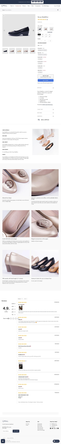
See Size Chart (50, 32)
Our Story (27, 423)
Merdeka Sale (18, 6)
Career (27, 425)
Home (3, 10)
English (4, 438)
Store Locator (40, 426)
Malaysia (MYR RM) (10, 438)
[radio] (40, 29)
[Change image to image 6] (26, 51)
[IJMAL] (4, 6)
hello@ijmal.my (54, 423)
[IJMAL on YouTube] (58, 428)
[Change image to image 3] (5, 51)
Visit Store (44, 50)
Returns (39, 112)
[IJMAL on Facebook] (50, 428)
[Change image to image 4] (12, 51)
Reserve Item (40, 50)
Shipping (39, 116)
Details (39, 87)
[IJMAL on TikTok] (56, 428)
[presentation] (52, 29)
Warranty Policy (40, 428)
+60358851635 (54, 425)
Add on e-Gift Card (45, 119)
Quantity (39, 38)
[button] (13, 304)
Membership (40, 423)
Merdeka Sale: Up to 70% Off (24, 2)
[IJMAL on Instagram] (54, 428)
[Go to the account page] (57, 6)
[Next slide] (33, 30)
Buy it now (45, 80)
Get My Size (40, 425)
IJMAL (9, 440)
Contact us (53, 426)
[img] (42, 20)
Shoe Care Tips (40, 427)
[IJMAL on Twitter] (52, 428)
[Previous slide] (4, 30)
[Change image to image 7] (32, 51)
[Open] (3, 441)
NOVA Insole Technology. (47, 104)
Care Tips (40, 109)
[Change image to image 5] (19, 51)
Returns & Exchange (41, 430)
